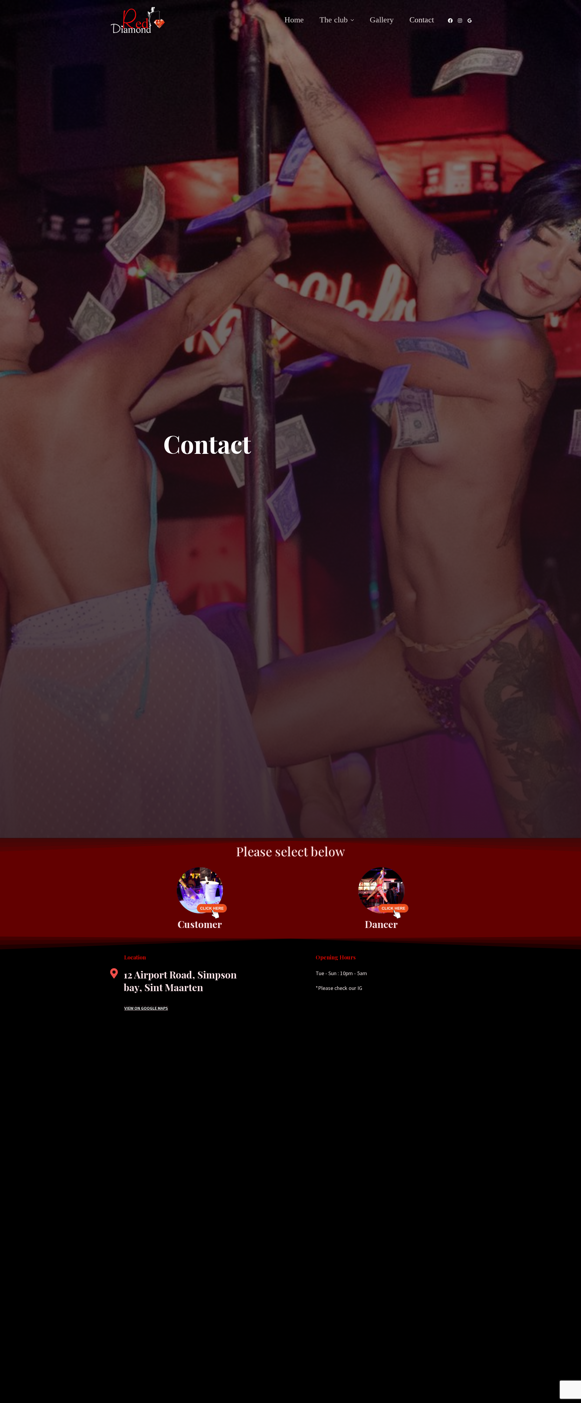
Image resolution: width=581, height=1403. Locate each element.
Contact (421, 19)
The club (334, 19)
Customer (200, 923)
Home (294, 19)
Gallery (382, 19)
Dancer (381, 923)
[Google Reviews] (469, 20)
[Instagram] (460, 20)
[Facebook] (450, 20)
